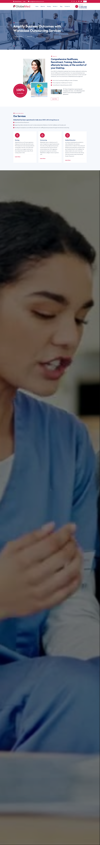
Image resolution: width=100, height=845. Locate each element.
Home (37, 6)
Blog (61, 6)
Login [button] (85, 1)
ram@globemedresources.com (37, 1)
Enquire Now (40, 36)
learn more (54, 99)
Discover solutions (29, 36)
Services (55, 6)
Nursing (49, 6)
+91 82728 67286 (83, 8)
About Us (43, 6)
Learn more (17, 157)
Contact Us (67, 6)
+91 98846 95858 (83, 6)
